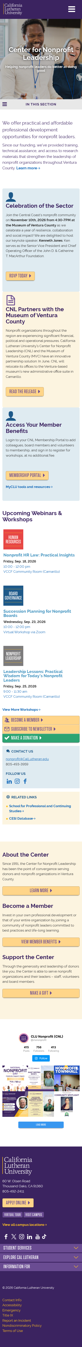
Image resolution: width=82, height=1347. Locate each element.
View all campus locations (23, 1225)
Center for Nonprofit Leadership (41, 53)
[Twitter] (14, 1237)
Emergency (11, 1310)
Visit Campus (33, 1215)
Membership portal (25, 475)
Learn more (26, 168)
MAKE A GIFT (39, 993)
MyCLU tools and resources (28, 487)
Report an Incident (16, 1320)
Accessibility (12, 1305)
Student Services (17, 1248)
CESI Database (21, 818)
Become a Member (25, 720)
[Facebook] (25, 782)
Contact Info (11, 1300)
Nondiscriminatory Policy (22, 1325)
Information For (16, 1266)
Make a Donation (24, 738)
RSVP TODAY (18, 276)
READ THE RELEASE (22, 391)
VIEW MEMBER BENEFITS (39, 942)
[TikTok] (44, 1237)
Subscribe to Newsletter (31, 729)
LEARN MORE (39, 890)
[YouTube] (37, 1237)
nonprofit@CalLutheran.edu (27, 759)
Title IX (7, 1315)
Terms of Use (12, 1331)
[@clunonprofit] (24, 1038)
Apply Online (16, 1203)
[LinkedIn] (9, 782)
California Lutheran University (12, 9)
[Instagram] (17, 782)
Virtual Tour (12, 1215)
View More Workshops (20, 710)
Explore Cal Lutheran (21, 1257)
